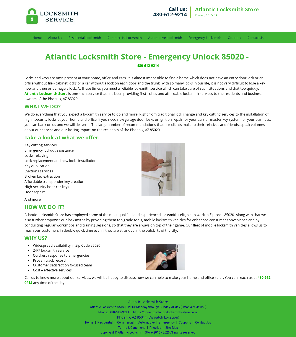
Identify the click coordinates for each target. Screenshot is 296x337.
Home (37, 37)
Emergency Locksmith (205, 37)
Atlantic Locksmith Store (45, 93)
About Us (55, 37)
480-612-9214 (170, 14)
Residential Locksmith (84, 37)
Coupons (234, 37)
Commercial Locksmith (124, 37)
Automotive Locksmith (165, 37)
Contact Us (255, 37)
